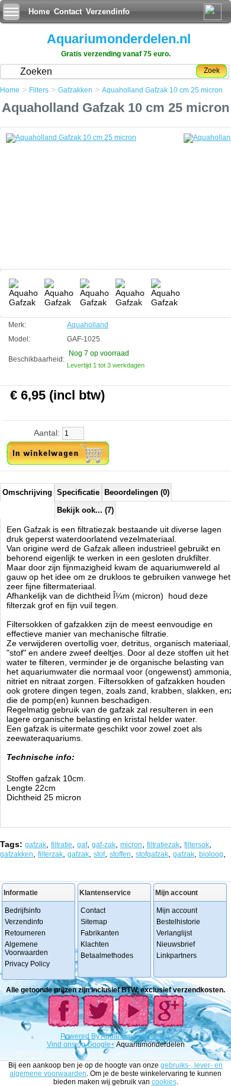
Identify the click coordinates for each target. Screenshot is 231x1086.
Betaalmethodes (107, 955)
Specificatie (78, 492)
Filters (39, 90)
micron (131, 845)
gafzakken (16, 854)
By (96, 1036)
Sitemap (94, 922)
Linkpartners (176, 955)
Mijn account (176, 910)
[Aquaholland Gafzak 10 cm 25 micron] (95, 204)
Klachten (95, 944)
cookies (164, 1082)
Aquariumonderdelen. (136, 1036)
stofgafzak (152, 854)
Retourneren (25, 933)
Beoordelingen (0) (136, 492)
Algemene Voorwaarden (26, 948)
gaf (82, 845)
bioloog (211, 854)
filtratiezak (163, 845)
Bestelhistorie (178, 922)
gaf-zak (104, 845)
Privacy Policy (27, 964)
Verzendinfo (108, 11)
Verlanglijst (174, 933)
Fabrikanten (100, 933)
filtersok (196, 845)
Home (39, 11)
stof (99, 854)
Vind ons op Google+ (81, 1044)
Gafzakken (75, 90)
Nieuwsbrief (175, 944)
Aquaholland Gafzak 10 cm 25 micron (162, 90)
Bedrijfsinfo (23, 910)
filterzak (50, 854)
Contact (68, 11)
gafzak (35, 845)
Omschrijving (27, 492)
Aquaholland (87, 325)
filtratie (61, 845)
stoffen (120, 854)
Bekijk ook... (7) (85, 510)
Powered (75, 1036)
